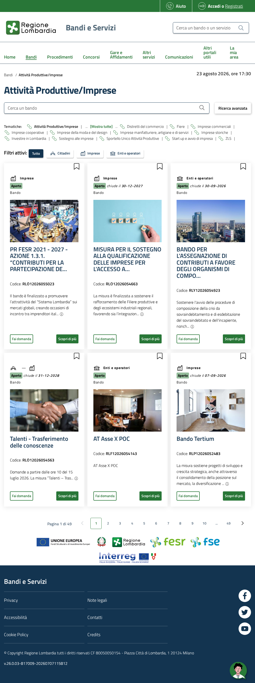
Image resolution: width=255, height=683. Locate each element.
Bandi (8, 75)
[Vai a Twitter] (245, 612)
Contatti (94, 617)
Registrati (234, 6)
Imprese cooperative (28, 132)
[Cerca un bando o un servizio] (241, 27)
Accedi (214, 6)
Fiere (181, 126)
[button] (76, 166)
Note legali (97, 600)
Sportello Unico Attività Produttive (133, 138)
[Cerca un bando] (202, 107)
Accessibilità (15, 617)
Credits (93, 634)
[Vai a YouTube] (245, 628)
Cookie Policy (16, 634)
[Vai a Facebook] (245, 596)
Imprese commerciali (215, 126)
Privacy (11, 600)
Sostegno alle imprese (76, 138)
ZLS (229, 138)
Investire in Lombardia (29, 138)
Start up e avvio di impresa (192, 138)
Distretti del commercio (146, 126)
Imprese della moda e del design (82, 132)
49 (229, 523)
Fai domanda (21, 338)
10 (204, 523)
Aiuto (181, 6)
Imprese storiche (215, 132)
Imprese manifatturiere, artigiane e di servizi (154, 132)
